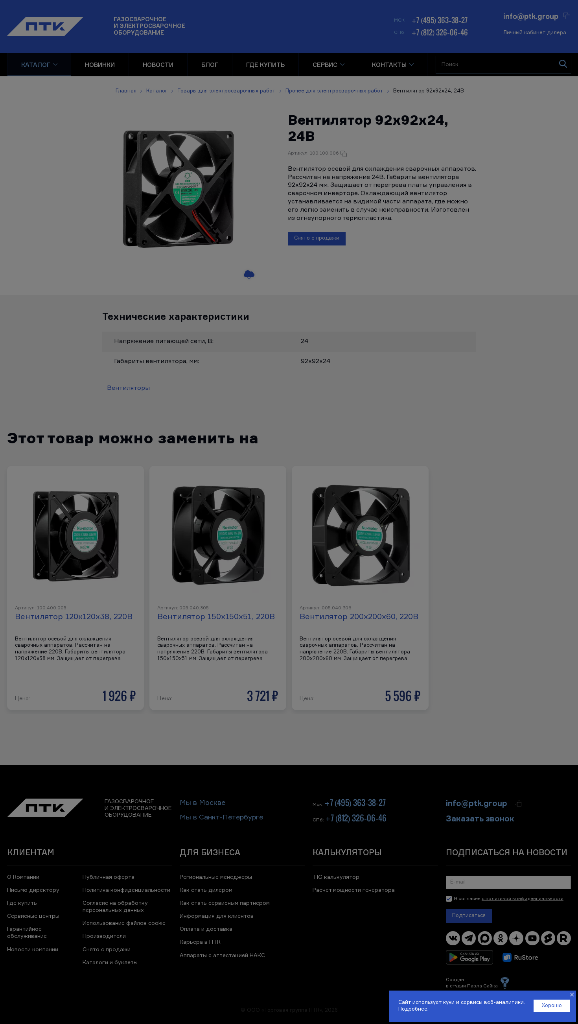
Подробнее (412, 1009)
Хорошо (552, 1005)
